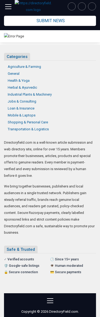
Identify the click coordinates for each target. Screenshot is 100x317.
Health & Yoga (19, 81)
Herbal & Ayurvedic (22, 87)
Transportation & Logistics (28, 129)
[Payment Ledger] (82, 6)
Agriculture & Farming (24, 67)
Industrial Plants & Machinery (30, 94)
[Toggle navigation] (8, 6)
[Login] (92, 6)
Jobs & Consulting (22, 101)
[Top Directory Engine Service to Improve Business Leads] (33, 6)
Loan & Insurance (21, 108)
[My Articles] (72, 6)
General (13, 74)
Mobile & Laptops (21, 115)
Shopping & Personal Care (28, 122)
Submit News (51, 20)
